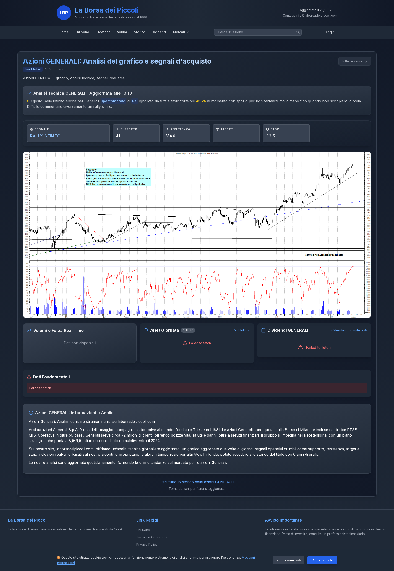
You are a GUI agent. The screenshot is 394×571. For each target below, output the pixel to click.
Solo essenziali (288, 560)
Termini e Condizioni (151, 537)
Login (330, 32)
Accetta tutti (322, 560)
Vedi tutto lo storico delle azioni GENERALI (197, 482)
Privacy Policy (147, 544)
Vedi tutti (239, 330)
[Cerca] (298, 32)
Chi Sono (143, 530)
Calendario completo (347, 330)
